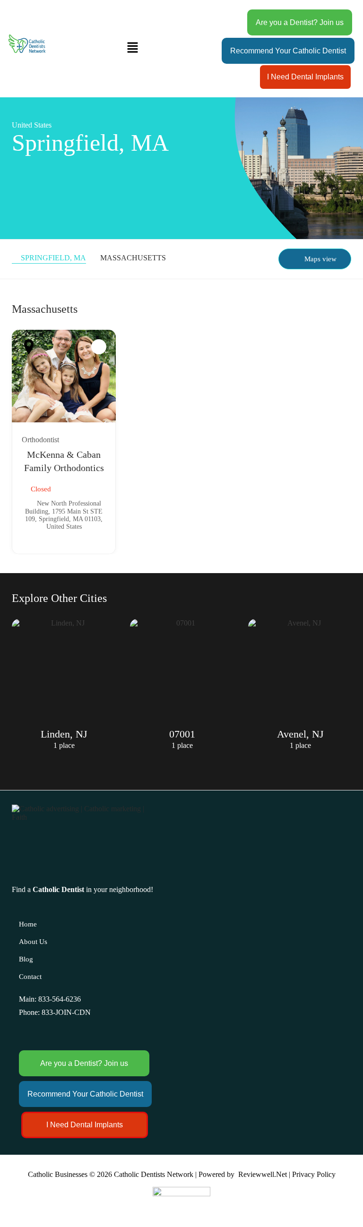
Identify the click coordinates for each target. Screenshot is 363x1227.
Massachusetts (133, 258)
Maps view (320, 259)
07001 (182, 734)
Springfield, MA (53, 258)
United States (32, 125)
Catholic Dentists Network (153, 1174)
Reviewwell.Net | (264, 1174)
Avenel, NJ (300, 734)
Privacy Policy (314, 1174)
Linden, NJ (64, 734)
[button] (132, 48)
